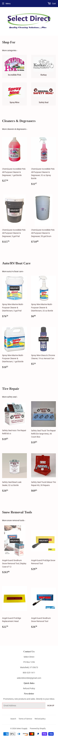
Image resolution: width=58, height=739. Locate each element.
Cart (54, 3)
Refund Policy (29, 688)
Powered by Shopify (38, 728)
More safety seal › (9, 397)
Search (13, 719)
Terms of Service (25, 719)
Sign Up (50, 706)
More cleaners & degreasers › (14, 129)
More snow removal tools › (13, 520)
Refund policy (40, 719)
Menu (8, 3)
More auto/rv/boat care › (13, 271)
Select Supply (21, 728)
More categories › (9, 50)
